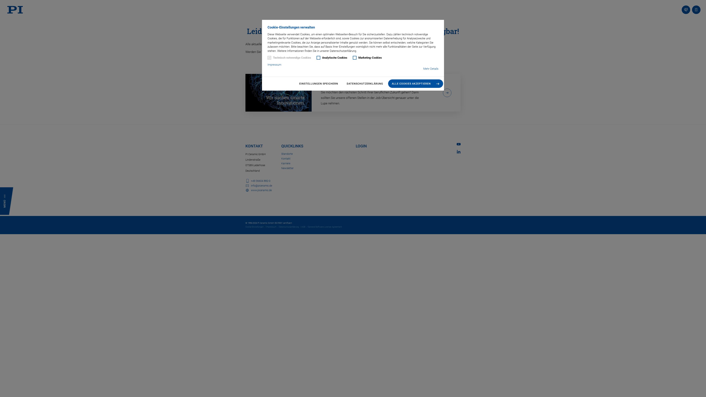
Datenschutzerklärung (365, 83)
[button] (415, 83)
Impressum (274, 64)
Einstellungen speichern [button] (318, 83)
